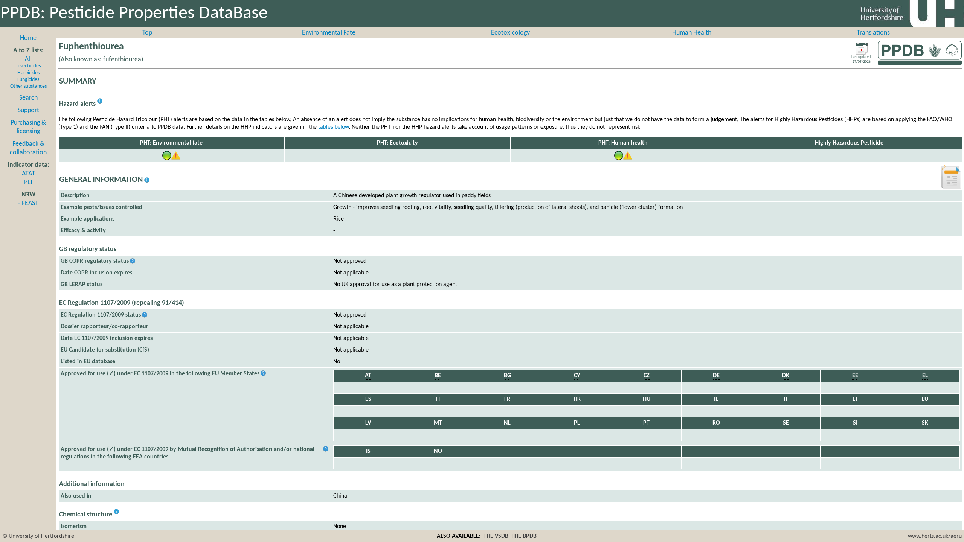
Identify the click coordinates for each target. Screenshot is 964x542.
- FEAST (28, 203)
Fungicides (28, 79)
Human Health (691, 33)
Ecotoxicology (510, 33)
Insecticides (28, 66)
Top (147, 33)
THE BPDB (524, 536)
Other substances (28, 86)
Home (28, 38)
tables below (333, 127)
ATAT (28, 173)
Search (28, 98)
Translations (873, 33)
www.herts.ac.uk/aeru (935, 536)
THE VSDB (496, 536)
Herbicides (28, 73)
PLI (28, 182)
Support (28, 110)
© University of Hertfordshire (38, 536)
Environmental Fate (328, 33)
